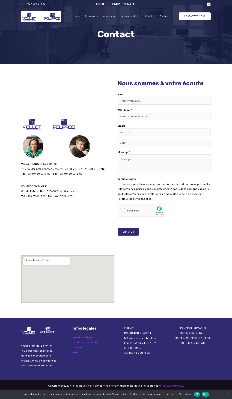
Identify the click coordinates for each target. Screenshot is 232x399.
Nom (121, 94)
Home (76, 16)
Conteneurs (109, 16)
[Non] (228, 394)
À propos (90, 16)
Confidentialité (128, 178)
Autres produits (130, 16)
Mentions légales (83, 337)
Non (205, 394)
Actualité (150, 16)
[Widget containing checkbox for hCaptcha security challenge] (141, 211)
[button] (96, 16)
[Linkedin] (209, 4)
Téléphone (125, 110)
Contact (164, 16)
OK (197, 394)
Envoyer (128, 231)
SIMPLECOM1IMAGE (172, 385)
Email (122, 125)
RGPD (76, 352)
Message (124, 152)
